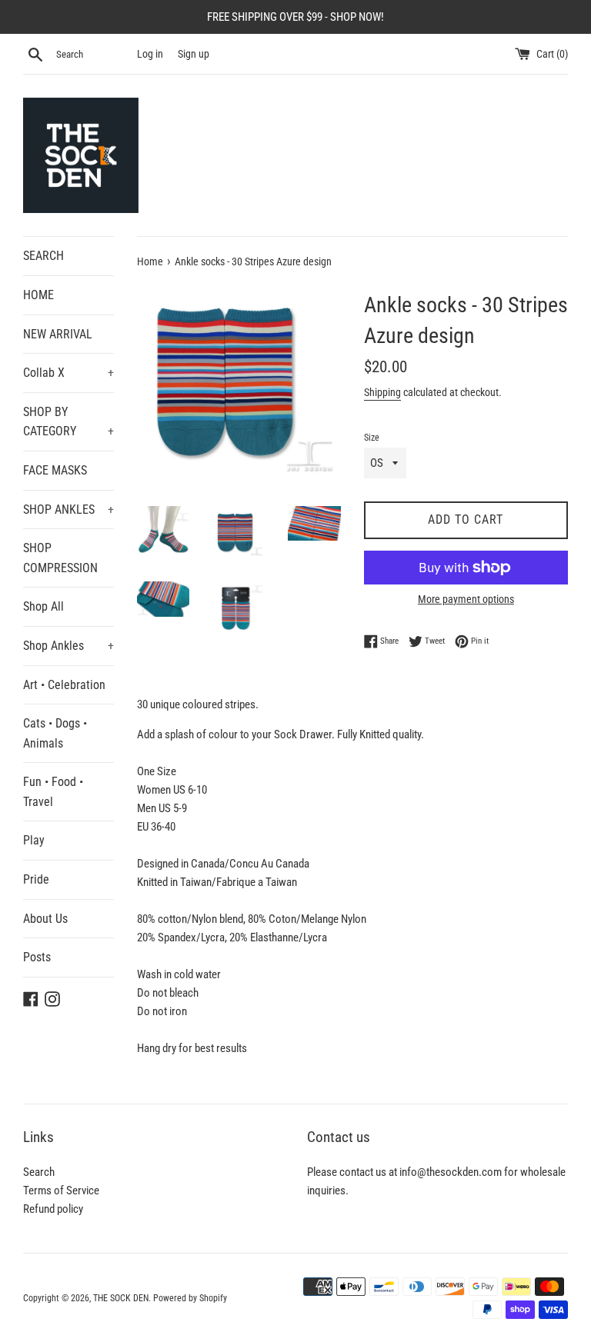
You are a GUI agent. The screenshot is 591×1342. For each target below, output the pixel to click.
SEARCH (43, 255)
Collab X (68, 372)
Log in (150, 54)
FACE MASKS (55, 470)
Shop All (43, 606)
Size (371, 437)
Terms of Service (61, 1190)
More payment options (466, 599)
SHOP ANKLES (68, 509)
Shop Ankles (68, 645)
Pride (36, 879)
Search (39, 1172)
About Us (45, 918)
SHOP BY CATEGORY (68, 422)
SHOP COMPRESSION (60, 558)
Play (34, 840)
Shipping (382, 392)
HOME (38, 295)
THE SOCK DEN (121, 1298)
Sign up (193, 54)
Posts (37, 957)
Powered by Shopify (190, 1298)
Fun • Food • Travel (53, 791)
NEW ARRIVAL (57, 334)
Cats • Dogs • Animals (55, 733)
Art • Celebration (64, 685)
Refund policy (53, 1209)
